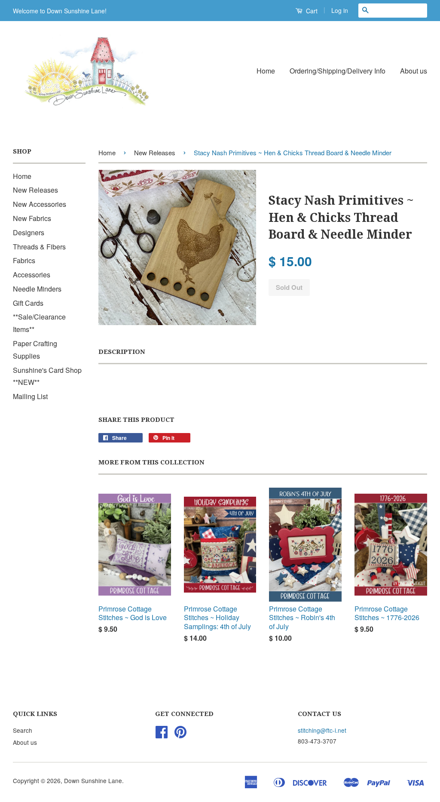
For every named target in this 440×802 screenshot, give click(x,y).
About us (413, 71)
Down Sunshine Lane (93, 780)
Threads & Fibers (39, 247)
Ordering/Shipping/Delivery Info (337, 71)
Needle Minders (37, 289)
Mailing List (30, 396)
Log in (339, 10)
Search (22, 730)
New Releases (35, 190)
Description (121, 352)
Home (266, 71)
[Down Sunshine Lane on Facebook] (161, 734)
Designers (28, 232)
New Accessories (39, 204)
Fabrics (24, 260)
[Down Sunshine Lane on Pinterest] (180, 734)
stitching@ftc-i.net (322, 730)
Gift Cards (28, 303)
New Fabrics (32, 218)
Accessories (31, 275)
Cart (311, 10)
